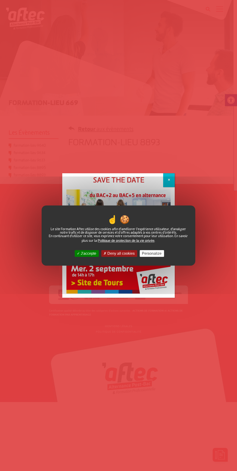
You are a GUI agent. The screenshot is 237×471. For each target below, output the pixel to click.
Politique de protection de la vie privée (126, 240)
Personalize (152, 253)
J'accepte (88, 253)
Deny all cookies (120, 253)
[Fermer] (169, 180)
